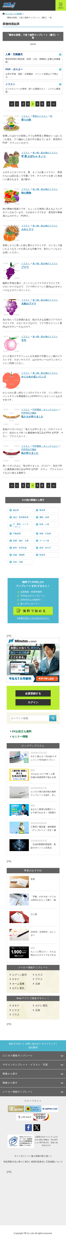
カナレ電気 (18, 988)
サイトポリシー (21, 1156)
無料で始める (35, 610)
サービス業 (44, 541)
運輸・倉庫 (44, 517)
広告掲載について (54, 1161)
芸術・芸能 (18, 562)
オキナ (15, 979)
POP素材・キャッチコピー (46, 409)
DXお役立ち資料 (22, 731)
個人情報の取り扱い (40, 1156)
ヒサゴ (39, 974)
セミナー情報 (20, 736)
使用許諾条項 (37, 1161)
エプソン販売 (19, 974)
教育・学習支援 (20, 548)
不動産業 (17, 533)
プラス (39, 979)
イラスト (25, 116)
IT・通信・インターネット (20, 525)
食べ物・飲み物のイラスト (45, 152)
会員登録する (33, 693)
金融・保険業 (19, 555)
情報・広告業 (45, 533)
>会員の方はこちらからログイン (33, 618)
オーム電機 (18, 983)
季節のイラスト (40, 116)
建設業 (16, 510)
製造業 (42, 510)
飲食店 (42, 555)
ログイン (33, 702)
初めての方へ (16, 1043)
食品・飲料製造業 (21, 517)
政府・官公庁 (45, 548)
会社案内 (33, 1047)
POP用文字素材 (28, 413)
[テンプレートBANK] (9, 5)
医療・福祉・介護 (21, 541)
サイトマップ (48, 1043)
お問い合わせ (32, 1043)
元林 (37, 983)
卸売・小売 (44, 524)
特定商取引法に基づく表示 (16, 1161)
